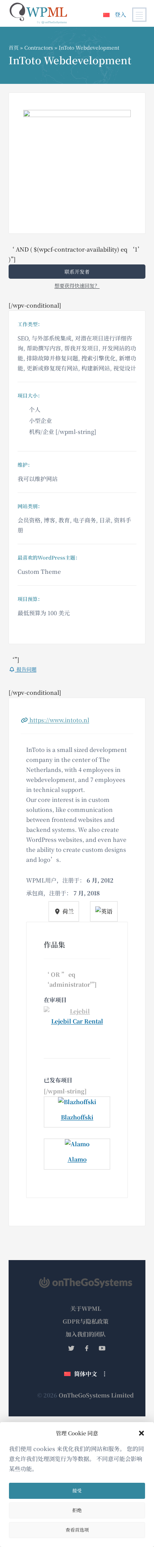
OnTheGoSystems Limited (96, 1395)
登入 (120, 14)
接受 (77, 1490)
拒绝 (77, 1510)
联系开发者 (77, 271)
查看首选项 (77, 1529)
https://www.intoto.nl (58, 720)
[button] (141, 1433)
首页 (14, 47)
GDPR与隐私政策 (86, 1321)
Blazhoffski (77, 1117)
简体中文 (85, 1374)
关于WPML (85, 1308)
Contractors (38, 47)
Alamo (77, 1159)
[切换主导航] (139, 14)
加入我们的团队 (86, 1334)
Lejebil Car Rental (77, 1021)
